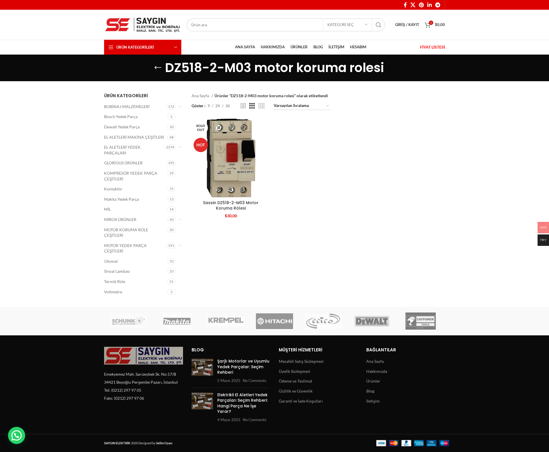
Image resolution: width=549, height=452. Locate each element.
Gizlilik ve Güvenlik (296, 391)
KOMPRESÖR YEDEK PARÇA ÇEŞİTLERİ (130, 176)
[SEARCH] (378, 24)
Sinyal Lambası (117, 271)
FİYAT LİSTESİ (432, 47)
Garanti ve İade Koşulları (301, 401)
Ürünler (373, 381)
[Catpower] (420, 321)
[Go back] (158, 67)
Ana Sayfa (201, 95)
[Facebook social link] (405, 5)
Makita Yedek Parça (121, 199)
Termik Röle (114, 281)
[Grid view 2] (243, 105)
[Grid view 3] (252, 105)
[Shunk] (128, 321)
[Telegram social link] (437, 5)
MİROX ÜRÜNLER (120, 219)
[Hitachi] (274, 321)
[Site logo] (142, 24)
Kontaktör (113, 188)
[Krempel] (226, 321)
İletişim (373, 401)
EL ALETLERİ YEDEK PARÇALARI (122, 150)
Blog (370, 391)
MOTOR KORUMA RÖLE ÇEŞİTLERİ (126, 232)
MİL (107, 209)
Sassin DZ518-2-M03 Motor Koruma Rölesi (230, 205)
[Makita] (177, 321)
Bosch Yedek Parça (121, 116)
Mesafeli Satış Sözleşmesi (301, 361)
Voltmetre (113, 291)
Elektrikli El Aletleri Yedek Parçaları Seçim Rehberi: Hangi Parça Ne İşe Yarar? (242, 403)
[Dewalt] (371, 321)
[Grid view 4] (261, 105)
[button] (16, 435)
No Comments (254, 381)
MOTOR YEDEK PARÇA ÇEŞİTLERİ (125, 248)
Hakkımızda (376, 371)
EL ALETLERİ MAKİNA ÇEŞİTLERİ (134, 137)
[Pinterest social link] (421, 5)
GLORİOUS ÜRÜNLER (123, 162)
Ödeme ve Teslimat (295, 381)
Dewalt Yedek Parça (122, 126)
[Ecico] (323, 321)
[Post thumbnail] (202, 371)
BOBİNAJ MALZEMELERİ (127, 106)
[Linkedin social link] (429, 5)
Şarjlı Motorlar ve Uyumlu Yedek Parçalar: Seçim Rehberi (243, 366)
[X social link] (413, 5)
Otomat (111, 261)
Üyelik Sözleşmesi (294, 371)
